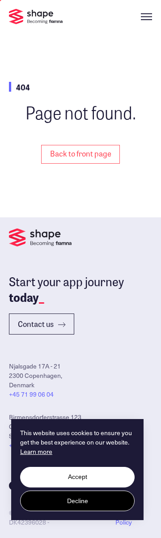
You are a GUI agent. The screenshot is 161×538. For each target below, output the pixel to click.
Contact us (36, 323)
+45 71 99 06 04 (31, 394)
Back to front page (80, 153)
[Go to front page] (36, 16)
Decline (77, 500)
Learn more (36, 451)
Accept (77, 476)
